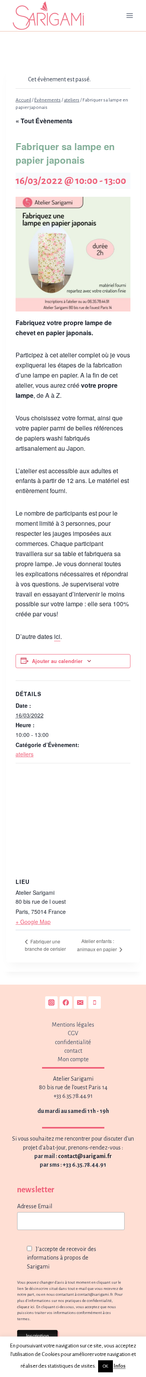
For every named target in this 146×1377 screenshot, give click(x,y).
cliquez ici (25, 1307)
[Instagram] (51, 1002)
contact (73, 1051)
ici (57, 636)
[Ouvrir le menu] (129, 15)
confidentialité (73, 1042)
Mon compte (73, 1059)
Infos (120, 1366)
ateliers (24, 754)
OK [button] (105, 1366)
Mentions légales (73, 1025)
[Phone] (94, 1002)
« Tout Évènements (44, 120)
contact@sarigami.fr (85, 1156)
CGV (73, 1033)
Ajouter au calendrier (57, 661)
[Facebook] (66, 1002)
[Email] (80, 1002)
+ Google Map (33, 922)
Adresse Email (34, 1206)
